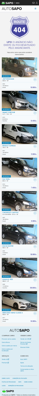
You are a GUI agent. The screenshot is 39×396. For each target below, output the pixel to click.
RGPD (19, 382)
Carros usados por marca (9, 345)
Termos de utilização (26, 366)
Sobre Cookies (28, 382)
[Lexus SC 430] (19, 268)
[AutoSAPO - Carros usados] (12, 9)
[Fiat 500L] (19, 168)
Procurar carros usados (9, 339)
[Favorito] (35, 79)
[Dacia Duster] (19, 234)
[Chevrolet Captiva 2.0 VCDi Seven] (19, 201)
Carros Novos (6, 342)
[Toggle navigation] (35, 8)
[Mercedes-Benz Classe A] (19, 301)
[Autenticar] (33, 3)
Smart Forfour (8, 113)
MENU (17, 3)
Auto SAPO (23, 359)
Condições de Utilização (20, 378)
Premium (5, 362)
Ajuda (22, 362)
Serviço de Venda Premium (25, 343)
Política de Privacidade (9, 382)
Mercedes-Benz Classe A (12, 313)
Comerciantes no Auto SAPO (27, 370)
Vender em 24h (25, 339)
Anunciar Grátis (24, 347)
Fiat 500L (6, 180)
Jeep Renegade (8, 80)
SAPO (8, 391)
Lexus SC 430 (7, 280)
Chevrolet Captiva (10, 213)
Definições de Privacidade (15, 385)
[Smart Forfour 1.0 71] (19, 101)
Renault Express (9, 146)
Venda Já (5, 359)
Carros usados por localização (7, 349)
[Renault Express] (19, 134)
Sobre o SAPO (6, 378)
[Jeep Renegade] (19, 67)
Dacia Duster (7, 247)
